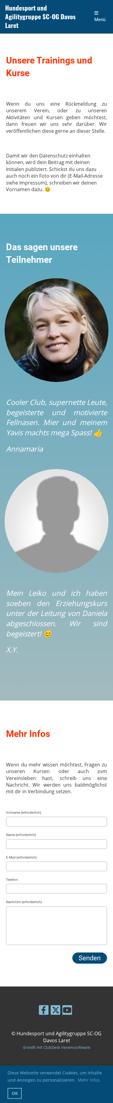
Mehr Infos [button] (89, 1080)
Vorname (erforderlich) (23, 812)
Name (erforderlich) (21, 834)
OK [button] (15, 1093)
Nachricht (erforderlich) (24, 901)
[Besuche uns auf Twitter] (55, 1011)
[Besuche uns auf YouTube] (67, 1011)
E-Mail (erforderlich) (21, 857)
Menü (99, 19)
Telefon (12, 879)
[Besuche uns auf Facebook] (44, 1011)
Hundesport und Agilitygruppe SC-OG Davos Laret (40, 17)
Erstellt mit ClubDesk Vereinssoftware (56, 1047)
